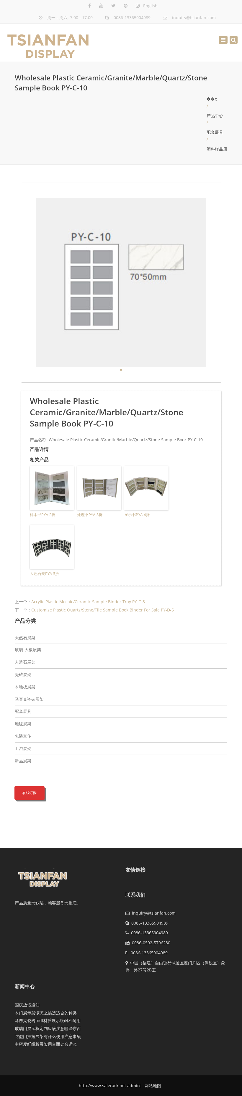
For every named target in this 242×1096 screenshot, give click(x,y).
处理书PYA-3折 (89, 514)
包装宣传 (23, 736)
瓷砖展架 (23, 674)
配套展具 (215, 132)
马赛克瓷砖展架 (29, 699)
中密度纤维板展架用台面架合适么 (46, 1044)
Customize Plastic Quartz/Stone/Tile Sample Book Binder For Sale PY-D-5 (102, 610)
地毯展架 (23, 723)
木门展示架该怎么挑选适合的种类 (46, 1013)
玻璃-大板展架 (28, 649)
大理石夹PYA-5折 (44, 573)
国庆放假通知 (27, 1005)
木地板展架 (25, 687)
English (150, 6)
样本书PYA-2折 (42, 514)
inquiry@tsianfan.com (194, 17)
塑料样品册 (217, 149)
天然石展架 (25, 637)
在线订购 (29, 792)
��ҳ (212, 99)
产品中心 (215, 115)
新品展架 (23, 760)
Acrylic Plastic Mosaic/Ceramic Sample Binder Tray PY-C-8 (88, 601)
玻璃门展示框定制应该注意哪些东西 (48, 1028)
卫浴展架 (23, 748)
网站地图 (152, 1085)
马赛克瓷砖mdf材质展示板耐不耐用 (48, 1020)
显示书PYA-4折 (137, 514)
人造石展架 (25, 662)
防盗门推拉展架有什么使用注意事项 (48, 1036)
